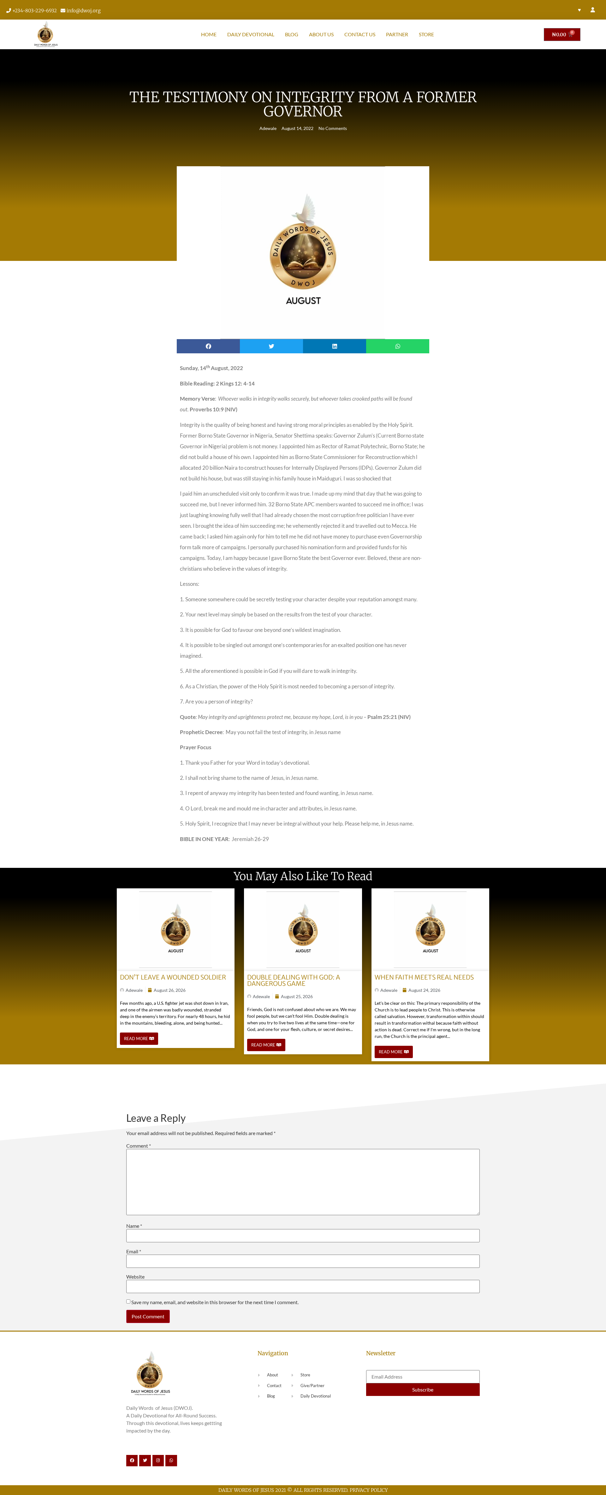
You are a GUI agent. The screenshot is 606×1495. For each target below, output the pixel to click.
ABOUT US (321, 34)
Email (133, 1251)
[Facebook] (132, 1460)
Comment (138, 1145)
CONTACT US (359, 34)
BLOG (291, 34)
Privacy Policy (369, 1490)
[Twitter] (145, 1460)
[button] (208, 346)
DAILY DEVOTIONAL (250, 34)
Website (135, 1276)
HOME (209, 34)
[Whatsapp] (171, 1460)
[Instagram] (158, 1460)
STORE (426, 34)
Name (134, 1225)
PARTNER (397, 34)
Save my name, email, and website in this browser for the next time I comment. (215, 1302)
